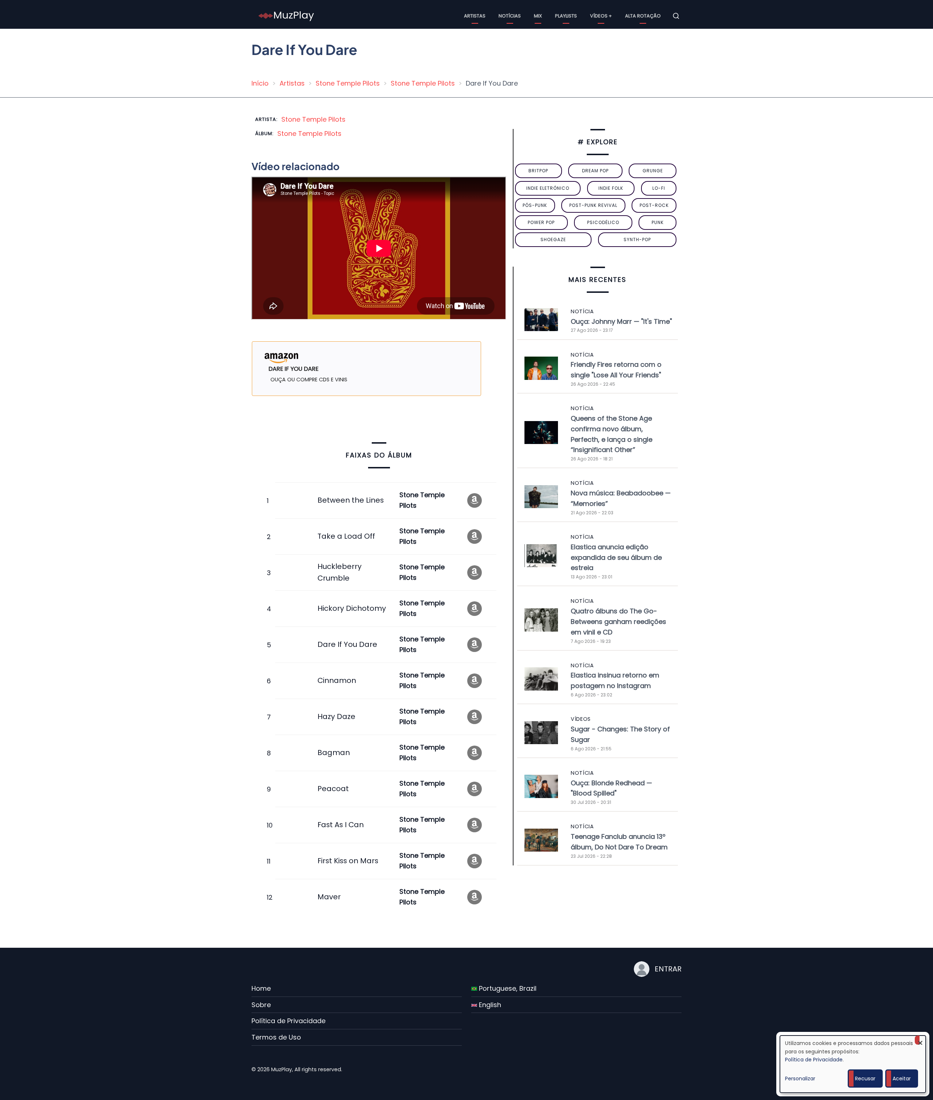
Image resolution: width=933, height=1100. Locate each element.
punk (658, 222)
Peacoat (333, 788)
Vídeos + (601, 15)
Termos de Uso (276, 1037)
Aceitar (902, 1078)
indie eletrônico (547, 188)
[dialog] (853, 1064)
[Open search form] (676, 16)
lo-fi (658, 188)
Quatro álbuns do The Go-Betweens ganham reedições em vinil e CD (618, 621)
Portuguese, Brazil (506, 988)
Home (261, 988)
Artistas (474, 15)
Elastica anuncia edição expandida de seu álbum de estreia (616, 557)
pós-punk (535, 205)
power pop (541, 222)
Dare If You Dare (347, 644)
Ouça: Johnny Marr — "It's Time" (621, 321)
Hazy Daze (336, 716)
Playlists (566, 15)
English (489, 1004)
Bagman (333, 752)
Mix (538, 15)
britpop (538, 171)
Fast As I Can (340, 825)
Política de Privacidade (288, 1020)
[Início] (286, 15)
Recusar (865, 1078)
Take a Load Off (346, 536)
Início (260, 83)
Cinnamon (336, 680)
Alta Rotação (643, 15)
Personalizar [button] (800, 1078)
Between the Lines (350, 500)
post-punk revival (593, 205)
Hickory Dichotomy (351, 608)
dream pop (595, 171)
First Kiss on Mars (347, 861)
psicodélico (603, 222)
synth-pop (637, 239)
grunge (653, 171)
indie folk (610, 188)
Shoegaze (553, 239)
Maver (329, 897)
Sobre (261, 1004)
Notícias (510, 15)
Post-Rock (654, 205)
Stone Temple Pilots (348, 83)
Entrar (668, 969)
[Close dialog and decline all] (920, 1040)
